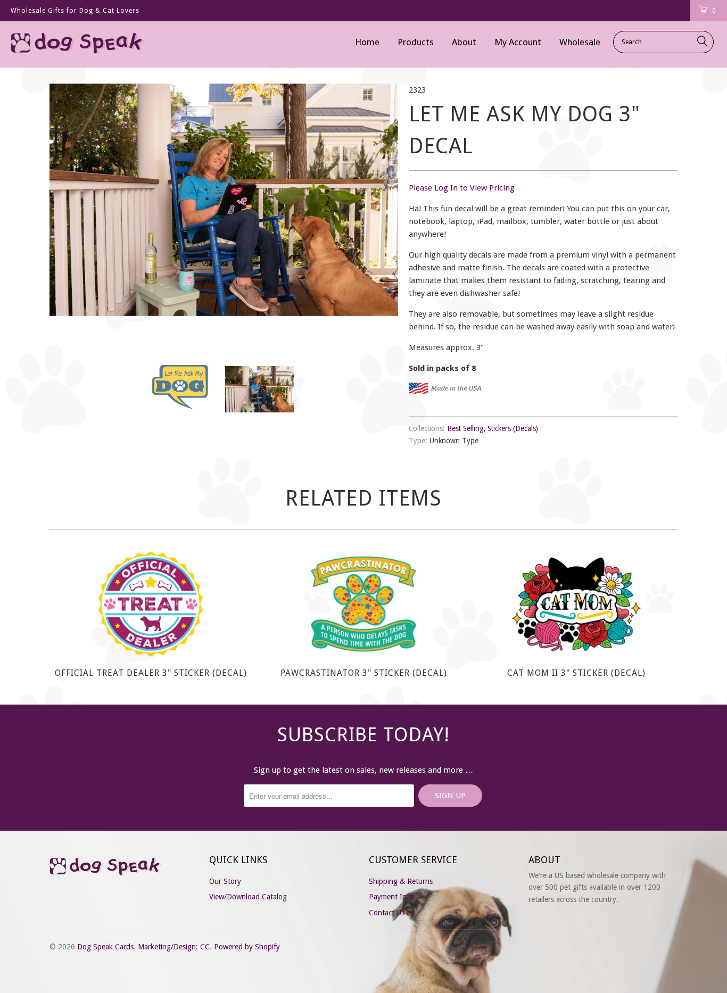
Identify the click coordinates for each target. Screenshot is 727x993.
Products (416, 42)
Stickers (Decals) (513, 428)
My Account (517, 42)
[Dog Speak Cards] (64, 44)
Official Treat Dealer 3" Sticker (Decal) (150, 604)
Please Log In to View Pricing (462, 188)
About (464, 42)
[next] (379, 214)
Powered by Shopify (247, 946)
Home (367, 42)
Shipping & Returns (401, 881)
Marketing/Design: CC (174, 946)
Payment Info (391, 896)
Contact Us (386, 912)
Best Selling (465, 428)
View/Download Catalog (248, 896)
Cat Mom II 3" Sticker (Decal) (576, 604)
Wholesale (579, 42)
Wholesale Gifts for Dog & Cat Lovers (75, 10)
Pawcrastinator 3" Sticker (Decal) (363, 604)
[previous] (68, 214)
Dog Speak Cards (105, 946)
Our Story (225, 881)
